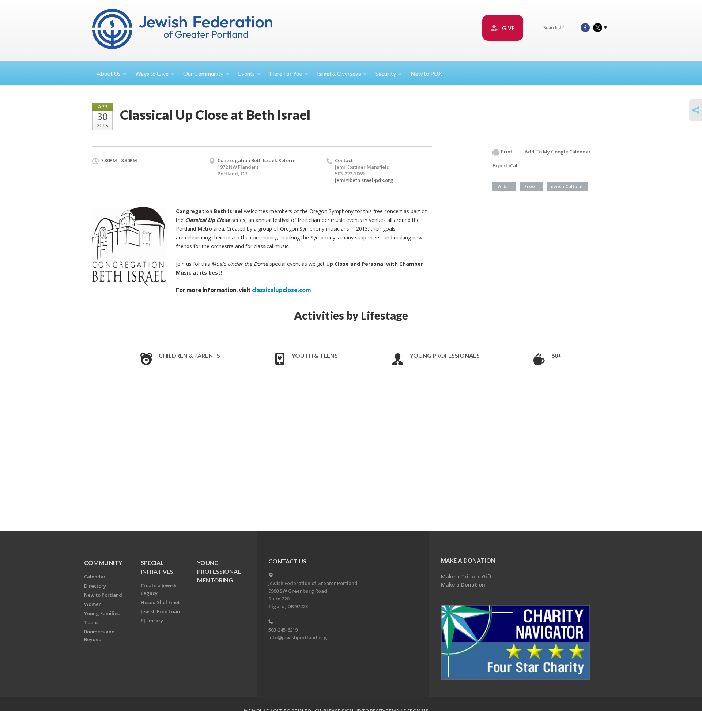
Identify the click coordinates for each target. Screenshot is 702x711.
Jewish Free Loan (160, 611)
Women (93, 604)
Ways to (152, 73)
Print (506, 151)
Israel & (339, 73)
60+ (556, 355)
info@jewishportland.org (297, 637)
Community (103, 562)
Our (203, 73)
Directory (95, 585)
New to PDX (426, 73)
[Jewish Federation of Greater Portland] (183, 30)
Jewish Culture (565, 186)
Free (529, 186)
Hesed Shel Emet (160, 602)
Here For (285, 73)
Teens (91, 622)
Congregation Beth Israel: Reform (256, 160)
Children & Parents (189, 355)
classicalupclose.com (281, 289)
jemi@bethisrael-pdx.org (364, 180)
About (109, 73)
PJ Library (152, 620)
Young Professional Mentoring (219, 571)
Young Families (102, 613)
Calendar (95, 576)
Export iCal (504, 165)
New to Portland (103, 595)
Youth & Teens (315, 355)
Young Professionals (445, 355)
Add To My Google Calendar (558, 151)
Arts (502, 186)
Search (550, 28)
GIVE (507, 28)
